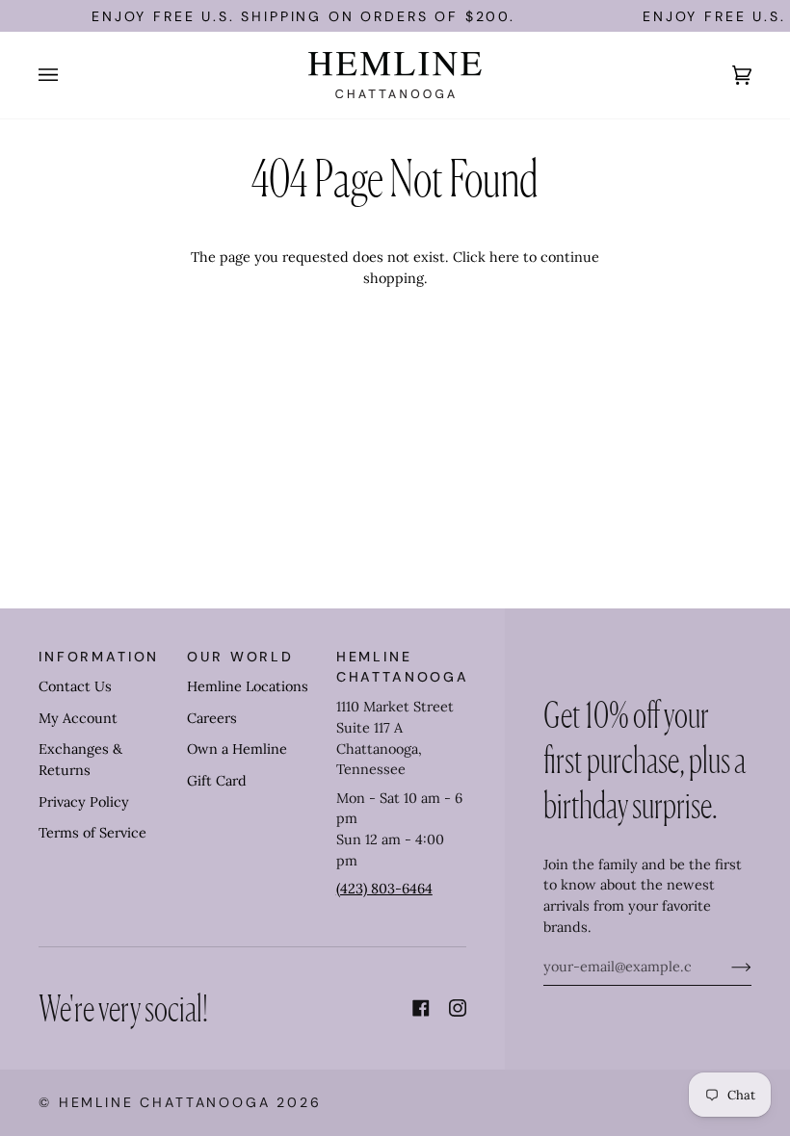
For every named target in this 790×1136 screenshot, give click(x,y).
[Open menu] (67, 75)
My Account (78, 718)
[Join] (725, 966)
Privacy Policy (84, 802)
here (504, 257)
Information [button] (99, 656)
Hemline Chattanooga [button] (401, 666)
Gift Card (217, 780)
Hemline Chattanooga (165, 1102)
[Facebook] (421, 1008)
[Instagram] (457, 1008)
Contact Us (75, 686)
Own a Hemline (237, 749)
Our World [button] (240, 656)
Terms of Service (92, 832)
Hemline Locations (247, 686)
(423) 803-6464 (384, 888)
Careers (212, 718)
